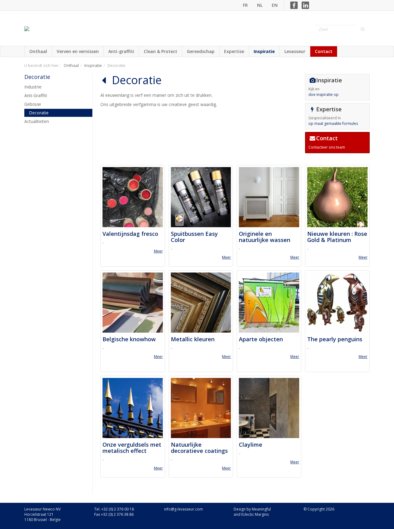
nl (260, 5)
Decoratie (37, 76)
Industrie (33, 87)
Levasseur (294, 51)
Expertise (234, 51)
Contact (323, 51)
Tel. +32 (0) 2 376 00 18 (114, 509)
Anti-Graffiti (35, 95)
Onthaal (38, 51)
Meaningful (261, 509)
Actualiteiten (36, 121)
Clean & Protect (160, 51)
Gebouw (32, 104)
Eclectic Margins (255, 514)
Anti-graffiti (121, 51)
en (275, 5)
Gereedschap (201, 51)
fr (245, 5)
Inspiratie (264, 51)
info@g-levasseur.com (183, 509)
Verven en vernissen (78, 51)
